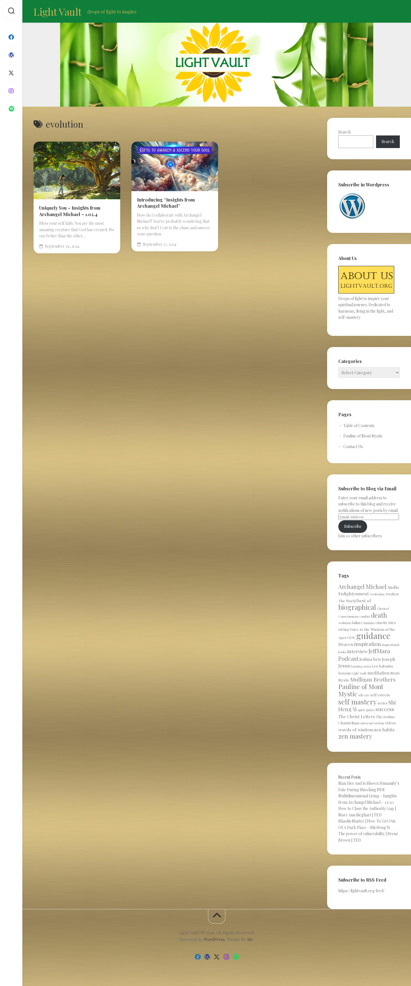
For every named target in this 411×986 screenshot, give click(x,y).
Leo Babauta (382, 666)
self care (364, 695)
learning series (361, 666)
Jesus (344, 665)
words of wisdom (355, 729)
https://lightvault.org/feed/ (361, 890)
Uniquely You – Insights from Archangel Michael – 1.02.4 (69, 211)
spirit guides (366, 710)
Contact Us (353, 446)
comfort (364, 616)
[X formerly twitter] (11, 73)
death (379, 615)
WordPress (214, 939)
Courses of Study (155, 182)
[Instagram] (11, 91)
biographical (357, 607)
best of (364, 600)
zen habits (384, 729)
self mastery (357, 701)
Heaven (345, 644)
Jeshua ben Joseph (377, 659)
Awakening (168, 164)
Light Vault (58, 11)
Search (344, 132)
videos (390, 722)
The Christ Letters (356, 716)
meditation (378, 673)
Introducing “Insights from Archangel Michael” (166, 203)
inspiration (367, 643)
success (384, 709)
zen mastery (355, 736)
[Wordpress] (11, 55)
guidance (373, 635)
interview (357, 651)
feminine (369, 623)
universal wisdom (372, 723)
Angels (146, 164)
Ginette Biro (385, 622)
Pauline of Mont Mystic (363, 436)
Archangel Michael (362, 586)
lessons (344, 673)
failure (357, 622)
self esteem (380, 694)
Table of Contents (358, 425)
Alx (250, 939)
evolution (344, 623)
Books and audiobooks (159, 173)
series (382, 703)
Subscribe (353, 526)
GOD (351, 637)
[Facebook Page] (11, 37)
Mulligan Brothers (373, 679)
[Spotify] (11, 109)
